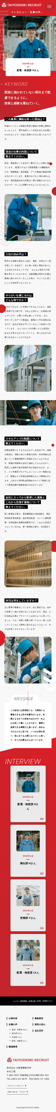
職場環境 (13, 1046)
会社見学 (39, 1030)
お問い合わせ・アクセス (16, 1092)
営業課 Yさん (17, 1037)
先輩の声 (13, 1024)
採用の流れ (40, 1024)
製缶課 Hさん (17, 1033)
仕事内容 (13, 1018)
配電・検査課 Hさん (20, 1030)
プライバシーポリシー (15, 1086)
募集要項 (39, 1018)
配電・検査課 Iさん (19, 1041)
